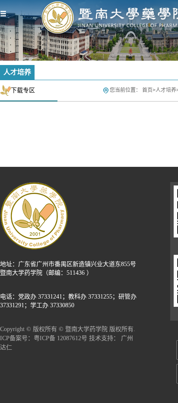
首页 (147, 90)
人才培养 (166, 90)
